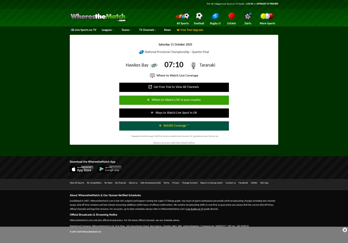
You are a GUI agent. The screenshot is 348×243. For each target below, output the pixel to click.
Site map (264, 183)
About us (133, 183)
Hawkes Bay (137, 65)
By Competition (94, 183)
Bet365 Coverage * (173, 125)
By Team (108, 183)
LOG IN (249, 4)
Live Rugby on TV (195, 209)
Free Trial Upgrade (192, 30)
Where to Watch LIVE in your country (173, 99)
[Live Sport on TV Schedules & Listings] (98, 21)
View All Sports (77, 183)
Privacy (175, 183)
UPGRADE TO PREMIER (267, 4)
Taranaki (207, 65)
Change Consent (190, 183)
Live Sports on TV (85, 30)
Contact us (231, 183)
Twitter (254, 183)
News (167, 30)
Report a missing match (211, 183)
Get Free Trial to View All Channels (173, 86)
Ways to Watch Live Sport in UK (173, 112)
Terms (166, 183)
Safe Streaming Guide (150, 183)
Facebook (243, 183)
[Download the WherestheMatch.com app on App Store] (83, 171)
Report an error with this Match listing (174, 142)
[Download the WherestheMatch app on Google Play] (111, 171)
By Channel (120, 183)
